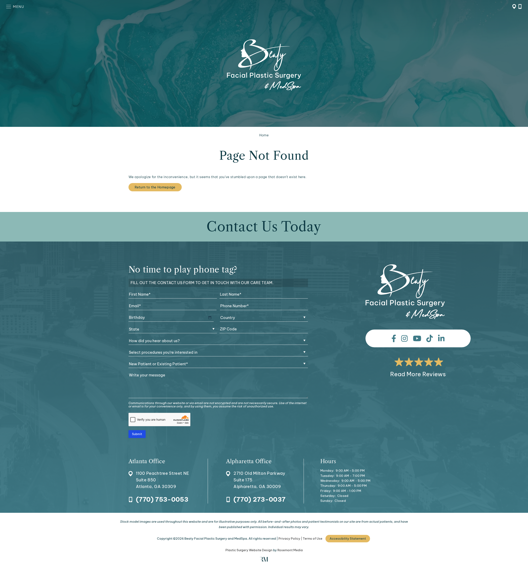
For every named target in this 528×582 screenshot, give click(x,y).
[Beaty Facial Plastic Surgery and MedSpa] (405, 291)
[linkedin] (441, 338)
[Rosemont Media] (264, 560)
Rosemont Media (290, 550)
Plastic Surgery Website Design (248, 550)
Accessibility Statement (348, 538)
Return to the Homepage (155, 187)
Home (264, 135)
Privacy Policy (289, 538)
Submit (137, 434)
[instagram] (404, 338)
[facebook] (393, 338)
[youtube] (417, 338)
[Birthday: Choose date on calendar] (209, 317)
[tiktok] (429, 338)
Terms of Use (312, 538)
